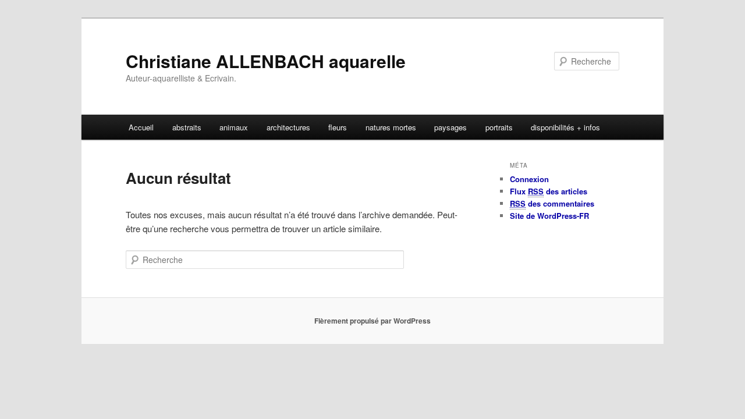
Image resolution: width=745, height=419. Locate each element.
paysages (450, 127)
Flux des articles (548, 191)
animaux (233, 127)
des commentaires (552, 203)
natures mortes (391, 127)
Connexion (529, 178)
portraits (499, 127)
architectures (288, 127)
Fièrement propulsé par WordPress (372, 320)
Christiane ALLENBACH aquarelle (266, 60)
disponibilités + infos (565, 127)
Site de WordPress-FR (549, 215)
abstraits (186, 127)
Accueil (141, 127)
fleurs (337, 127)
